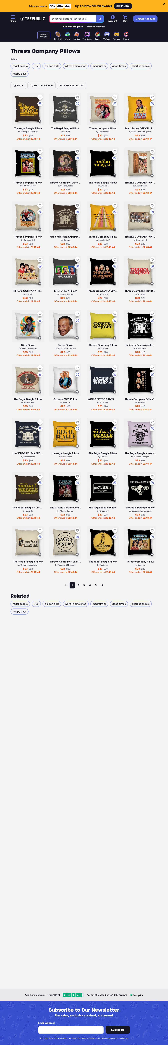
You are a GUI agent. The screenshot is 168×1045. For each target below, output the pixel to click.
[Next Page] (101, 585)
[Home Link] (32, 19)
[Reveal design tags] (39, 121)
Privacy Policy (77, 1038)
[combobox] (73, 19)
